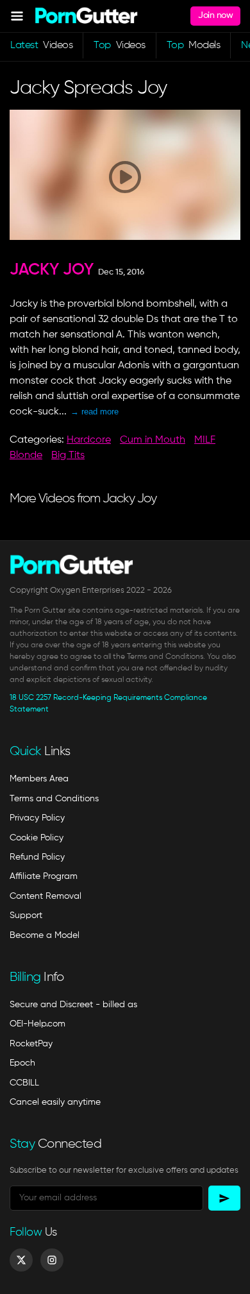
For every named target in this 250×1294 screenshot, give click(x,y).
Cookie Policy (36, 837)
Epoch (22, 1063)
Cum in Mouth (152, 440)
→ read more (95, 411)
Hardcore (89, 440)
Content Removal (45, 896)
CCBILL (24, 1082)
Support (26, 915)
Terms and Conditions (54, 798)
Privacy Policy (37, 817)
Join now (215, 15)
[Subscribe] (224, 1198)
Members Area (39, 778)
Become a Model (44, 935)
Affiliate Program (44, 876)
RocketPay (31, 1043)
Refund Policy (37, 857)
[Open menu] (17, 15)
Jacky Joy (52, 270)
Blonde (26, 455)
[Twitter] (21, 1260)
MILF (204, 440)
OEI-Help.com (37, 1023)
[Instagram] (51, 1260)
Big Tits (68, 455)
